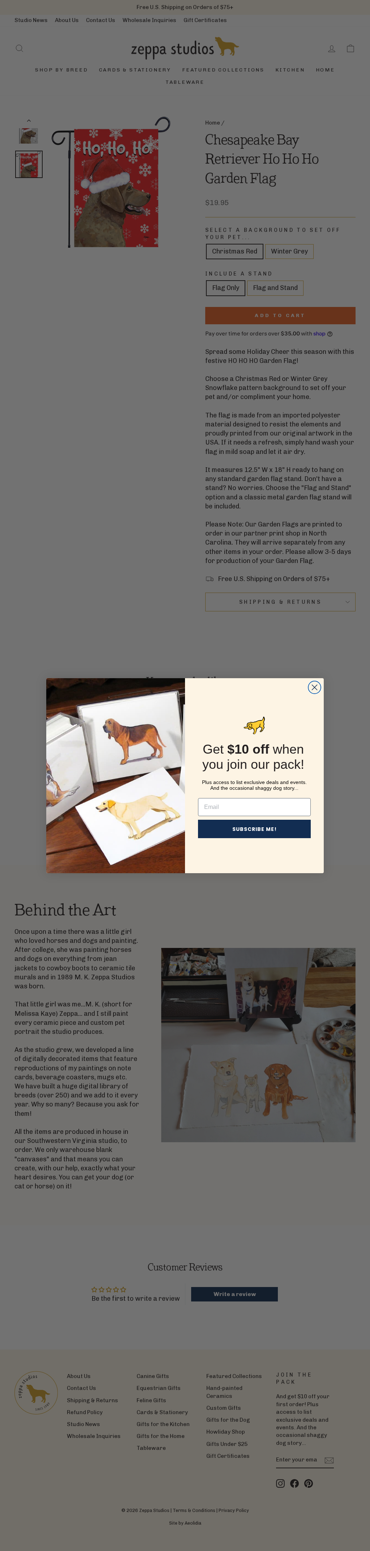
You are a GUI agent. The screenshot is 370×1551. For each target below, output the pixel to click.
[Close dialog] (314, 687)
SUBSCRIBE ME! (254, 829)
